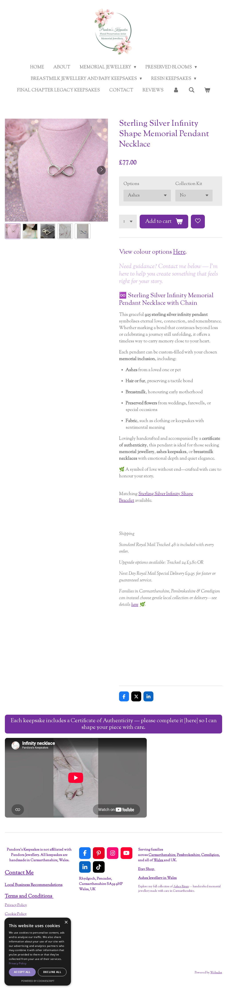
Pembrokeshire (188, 855)
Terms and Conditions (29, 896)
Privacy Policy (16, 905)
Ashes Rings (181, 886)
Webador (216, 973)
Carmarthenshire (162, 855)
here (134, 605)
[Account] (176, 90)
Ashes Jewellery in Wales (157, 878)
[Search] (191, 90)
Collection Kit (188, 184)
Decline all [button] (52, 972)
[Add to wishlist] (198, 222)
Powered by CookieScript (37, 980)
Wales (159, 860)
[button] (13, 231)
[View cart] (207, 90)
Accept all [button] (22, 972)
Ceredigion (210, 855)
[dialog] (37, 952)
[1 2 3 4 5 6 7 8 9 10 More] (128, 222)
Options (131, 184)
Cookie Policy (16, 914)
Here (179, 252)
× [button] (66, 922)
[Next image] (101, 170)
